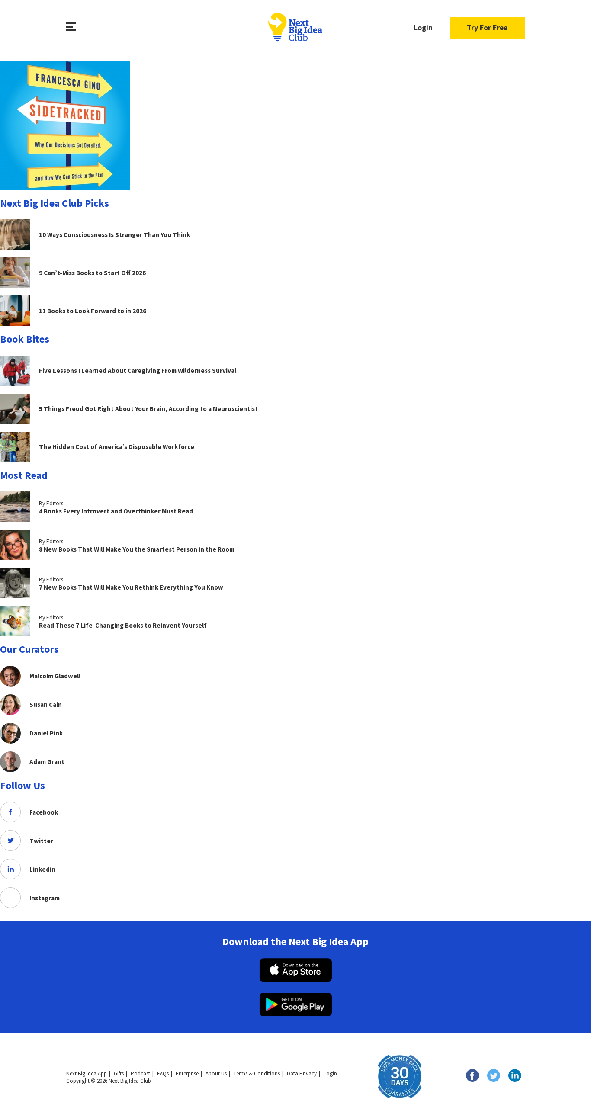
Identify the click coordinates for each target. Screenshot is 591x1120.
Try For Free (487, 27)
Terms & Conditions (257, 1073)
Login (423, 27)
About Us (216, 1073)
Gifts (119, 1073)
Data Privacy (302, 1073)
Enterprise (187, 1073)
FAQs (163, 1073)
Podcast (140, 1073)
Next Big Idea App (86, 1073)
